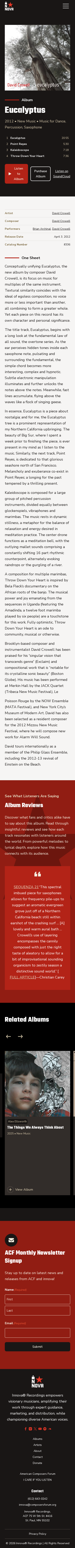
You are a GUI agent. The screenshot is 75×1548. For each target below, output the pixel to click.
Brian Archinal (42, 229)
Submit (37, 1347)
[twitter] (35, 1428)
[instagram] (30, 1428)
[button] (65, 6)
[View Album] (37, 1123)
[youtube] (40, 1428)
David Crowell (61, 213)
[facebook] (25, 1428)
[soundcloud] (49, 1428)
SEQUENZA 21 (26, 887)
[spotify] (44, 1428)
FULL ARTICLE (22, 977)
